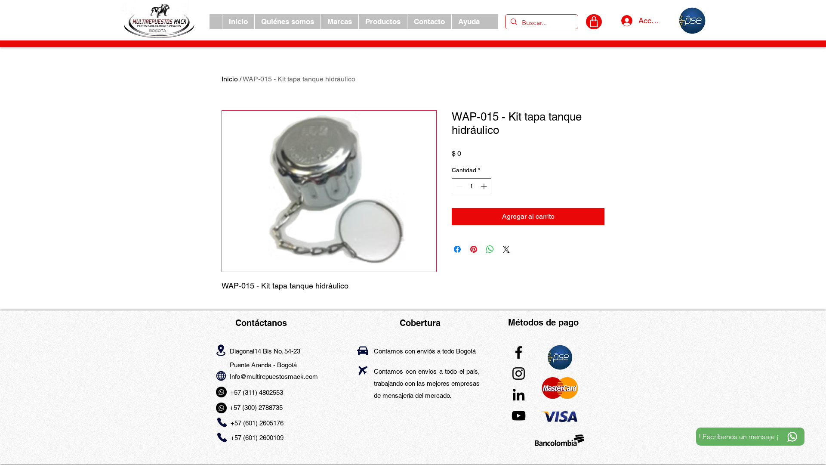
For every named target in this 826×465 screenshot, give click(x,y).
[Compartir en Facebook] (457, 249)
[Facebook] (518, 352)
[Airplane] (363, 371)
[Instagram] (518, 373)
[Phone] (221, 422)
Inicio (230, 79)
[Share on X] (506, 249)
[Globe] (221, 376)
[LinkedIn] (518, 394)
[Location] (221, 350)
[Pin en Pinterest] (473, 249)
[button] (339, 21)
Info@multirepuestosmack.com (274, 376)
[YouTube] (518, 415)
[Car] (362, 350)
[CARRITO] (594, 21)
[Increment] (484, 186)
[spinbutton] (471, 186)
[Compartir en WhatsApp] (490, 249)
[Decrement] (458, 186)
